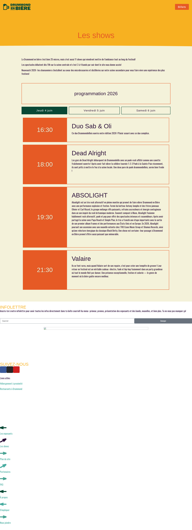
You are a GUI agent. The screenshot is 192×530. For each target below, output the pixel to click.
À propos (4, 497)
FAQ (1, 484)
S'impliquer (5, 510)
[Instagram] (10, 369)
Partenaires (5, 471)
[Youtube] (16, 369)
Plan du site (5, 459)
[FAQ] (3, 478)
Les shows (4, 446)
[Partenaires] (3, 466)
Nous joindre (5, 522)
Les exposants (6, 433)
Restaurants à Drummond (11, 389)
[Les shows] (3, 440)
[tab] (44, 110)
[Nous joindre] (3, 517)
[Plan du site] (3, 453)
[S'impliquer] (3, 504)
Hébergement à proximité (11, 383)
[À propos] (3, 491)
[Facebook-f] (3, 369)
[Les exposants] (3, 427)
